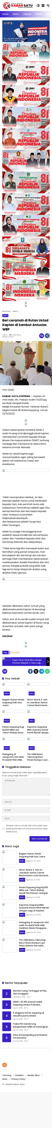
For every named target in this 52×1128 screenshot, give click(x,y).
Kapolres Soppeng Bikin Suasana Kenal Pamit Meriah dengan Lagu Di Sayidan (38, 730)
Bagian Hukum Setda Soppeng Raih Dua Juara (13, 702)
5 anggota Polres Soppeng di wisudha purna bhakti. (28, 1014)
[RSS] (4, 1065)
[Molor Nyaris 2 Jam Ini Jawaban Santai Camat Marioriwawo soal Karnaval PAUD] (38, 690)
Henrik (4, 335)
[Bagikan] (47, 335)
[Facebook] (30, 671)
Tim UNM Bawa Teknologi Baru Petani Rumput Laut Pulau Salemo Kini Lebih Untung (37, 757)
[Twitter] (36, 671)
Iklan (4, 1079)
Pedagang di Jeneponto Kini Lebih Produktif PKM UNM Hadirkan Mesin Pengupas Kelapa (13, 757)
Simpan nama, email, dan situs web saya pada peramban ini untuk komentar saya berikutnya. (27, 828)
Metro (5, 315)
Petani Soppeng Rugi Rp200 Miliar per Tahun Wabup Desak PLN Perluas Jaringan (13, 730)
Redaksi (19, 1075)
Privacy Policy (18, 1079)
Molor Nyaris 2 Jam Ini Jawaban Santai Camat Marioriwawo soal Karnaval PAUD (38, 702)
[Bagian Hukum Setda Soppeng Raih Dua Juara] (13, 690)
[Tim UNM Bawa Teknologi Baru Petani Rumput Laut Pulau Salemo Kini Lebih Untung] (38, 744)
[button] (38, 5)
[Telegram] (41, 671)
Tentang (6, 1075)
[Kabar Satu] (18, 5)
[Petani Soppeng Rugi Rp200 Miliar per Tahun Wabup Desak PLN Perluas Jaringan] (13, 717)
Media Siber (34, 1075)
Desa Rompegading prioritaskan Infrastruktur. (30, 1036)
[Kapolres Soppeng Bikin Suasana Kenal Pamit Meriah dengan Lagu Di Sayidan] (38, 717)
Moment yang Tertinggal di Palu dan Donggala (30, 992)
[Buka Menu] (43, 5)
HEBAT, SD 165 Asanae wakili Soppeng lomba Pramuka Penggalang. (27, 1003)
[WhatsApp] (47, 671)
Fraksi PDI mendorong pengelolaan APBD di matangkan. (30, 1025)
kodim (16, 652)
